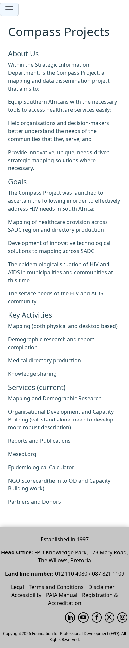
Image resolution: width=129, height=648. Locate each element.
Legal (17, 587)
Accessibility (26, 595)
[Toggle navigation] (9, 9)
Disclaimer (101, 587)
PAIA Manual (61, 595)
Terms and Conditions (56, 587)
